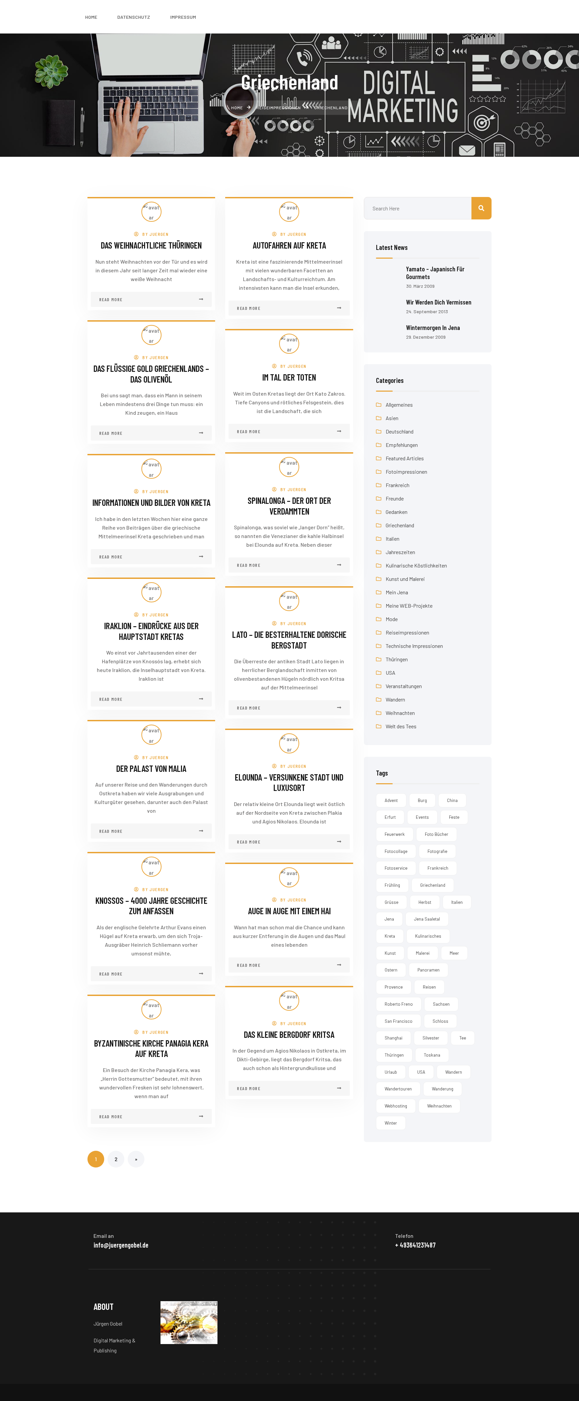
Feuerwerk (395, 834)
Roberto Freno (399, 1004)
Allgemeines (399, 404)
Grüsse (391, 902)
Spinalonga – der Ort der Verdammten (289, 505)
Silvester (431, 1038)
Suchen (481, 208)
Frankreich (397, 485)
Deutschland (399, 431)
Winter (391, 1123)
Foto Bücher (436, 834)
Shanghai (393, 1038)
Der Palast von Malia (151, 768)
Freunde (395, 498)
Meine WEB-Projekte (409, 605)
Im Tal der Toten (289, 377)
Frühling (392, 885)
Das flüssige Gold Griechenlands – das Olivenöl (151, 373)
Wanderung (442, 1088)
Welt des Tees (401, 726)
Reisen (429, 987)
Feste (454, 817)
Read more (111, 299)
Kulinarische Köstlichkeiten (416, 565)
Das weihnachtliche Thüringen (151, 245)
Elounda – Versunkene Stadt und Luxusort (289, 782)
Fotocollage (396, 851)
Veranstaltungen (404, 686)
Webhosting (396, 1106)
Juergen (159, 234)
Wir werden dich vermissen (438, 302)
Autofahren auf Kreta (289, 245)
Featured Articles (405, 458)
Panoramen (428, 970)
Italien (392, 538)
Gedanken (396, 512)
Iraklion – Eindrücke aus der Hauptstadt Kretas (151, 631)
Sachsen (441, 1004)
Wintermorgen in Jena (433, 327)
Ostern (391, 970)
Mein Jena (397, 592)
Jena (389, 919)
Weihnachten (400, 713)
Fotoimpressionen (406, 471)
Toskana (432, 1055)
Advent (391, 800)
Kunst (390, 953)
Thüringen (397, 659)
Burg (422, 800)
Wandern (395, 699)
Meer (454, 953)
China (452, 800)
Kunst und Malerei (405, 579)
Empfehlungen (402, 445)
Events (422, 817)
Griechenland (400, 525)
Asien (392, 418)
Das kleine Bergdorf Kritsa (289, 1034)
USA (390, 672)
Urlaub (391, 1072)
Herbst (425, 902)
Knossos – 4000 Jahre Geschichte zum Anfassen (151, 905)
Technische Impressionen (414, 646)
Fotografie (437, 851)
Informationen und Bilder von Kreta (151, 502)
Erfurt (390, 817)
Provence (394, 987)
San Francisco (398, 1021)
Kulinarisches (428, 936)
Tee (462, 1038)
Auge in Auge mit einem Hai (289, 911)
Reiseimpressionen (407, 632)
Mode (392, 619)
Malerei (423, 953)
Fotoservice (396, 868)
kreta (390, 936)
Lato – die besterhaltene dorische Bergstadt (289, 639)
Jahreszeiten (400, 552)
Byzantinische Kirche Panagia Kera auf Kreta (151, 1048)
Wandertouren (398, 1088)
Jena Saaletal (427, 919)
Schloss (440, 1021)
